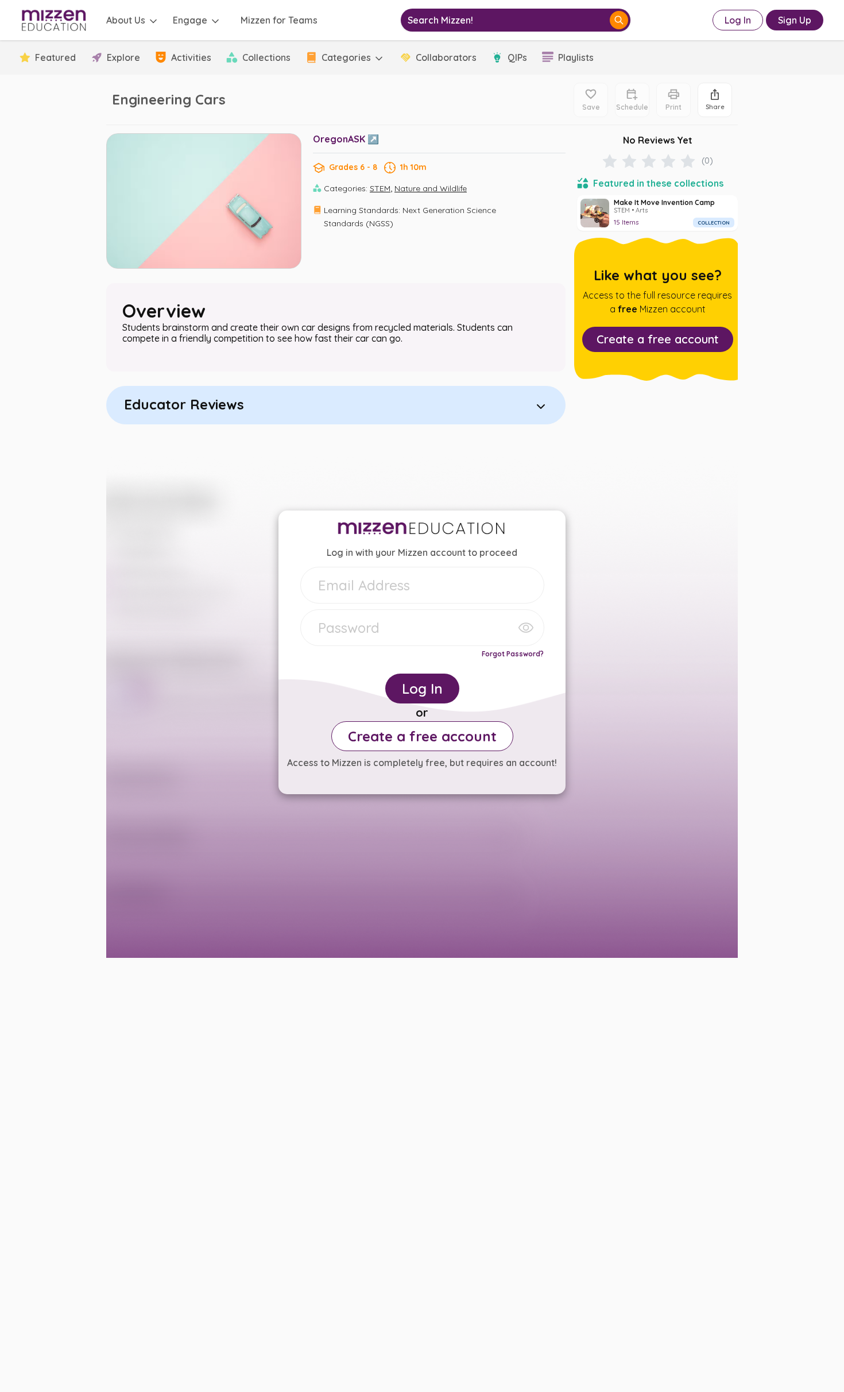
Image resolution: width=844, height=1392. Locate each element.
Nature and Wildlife (430, 188)
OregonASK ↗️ (346, 139)
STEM (380, 188)
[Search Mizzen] (619, 20)
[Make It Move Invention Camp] (657, 213)
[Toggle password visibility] (525, 627)
